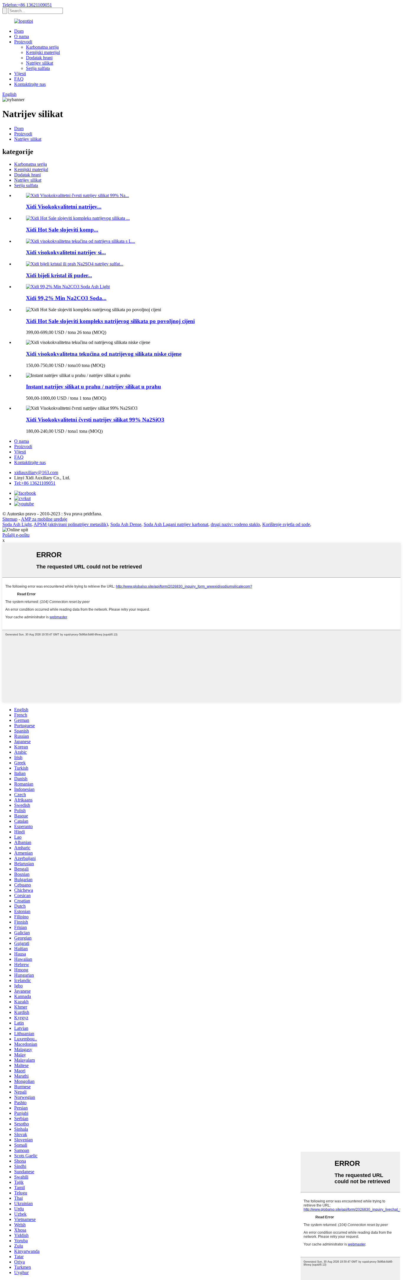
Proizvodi (23, 41)
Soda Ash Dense (125, 524)
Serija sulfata (38, 68)
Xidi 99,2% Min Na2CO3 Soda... (66, 298)
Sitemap (9, 519)
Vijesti (20, 73)
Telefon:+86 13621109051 (27, 4)
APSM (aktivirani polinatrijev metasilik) (71, 524)
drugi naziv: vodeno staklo (235, 524)
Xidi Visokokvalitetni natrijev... (63, 207)
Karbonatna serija (42, 47)
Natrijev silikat (39, 62)
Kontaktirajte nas (30, 84)
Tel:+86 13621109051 (34, 483)
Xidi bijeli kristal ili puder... (59, 275)
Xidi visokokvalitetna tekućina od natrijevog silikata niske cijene (103, 354)
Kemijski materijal (43, 52)
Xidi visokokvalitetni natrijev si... (66, 252)
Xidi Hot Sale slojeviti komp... (62, 230)
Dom (19, 31)
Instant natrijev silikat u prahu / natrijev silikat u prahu (93, 386)
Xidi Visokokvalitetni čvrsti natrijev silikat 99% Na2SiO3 (95, 420)
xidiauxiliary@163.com (36, 472)
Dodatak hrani (39, 57)
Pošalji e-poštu (16, 534)
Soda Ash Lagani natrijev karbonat (176, 524)
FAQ (19, 78)
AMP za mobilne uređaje (44, 519)
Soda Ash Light (17, 524)
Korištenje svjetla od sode (286, 524)
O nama (21, 36)
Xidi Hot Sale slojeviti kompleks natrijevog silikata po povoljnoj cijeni (110, 321)
